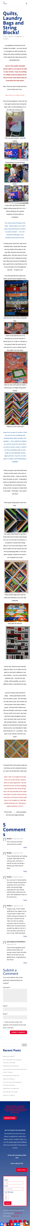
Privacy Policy (15, 1216)
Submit (7, 1203)
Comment (7, 987)
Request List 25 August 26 (9, 1056)
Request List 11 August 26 (9, 1095)
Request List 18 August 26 (9, 1079)
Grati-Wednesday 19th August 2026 (11, 1075)
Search (24, 1045)
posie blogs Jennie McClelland (16, 942)
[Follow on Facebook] (11, 1222)
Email (5, 1014)
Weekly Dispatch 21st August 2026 (11, 1066)
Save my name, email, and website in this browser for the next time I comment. (14, 1025)
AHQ (6, 36)
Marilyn (9, 839)
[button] (27, 1222)
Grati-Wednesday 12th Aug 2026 (10, 1092)
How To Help (21, 1170)
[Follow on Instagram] (20, 1222)
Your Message (8, 1192)
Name (5, 1006)
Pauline (9, 877)
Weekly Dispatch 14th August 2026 (11, 1088)
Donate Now (10, 1118)
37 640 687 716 (18, 1213)
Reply (25, 847)
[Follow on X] (15, 1222)
